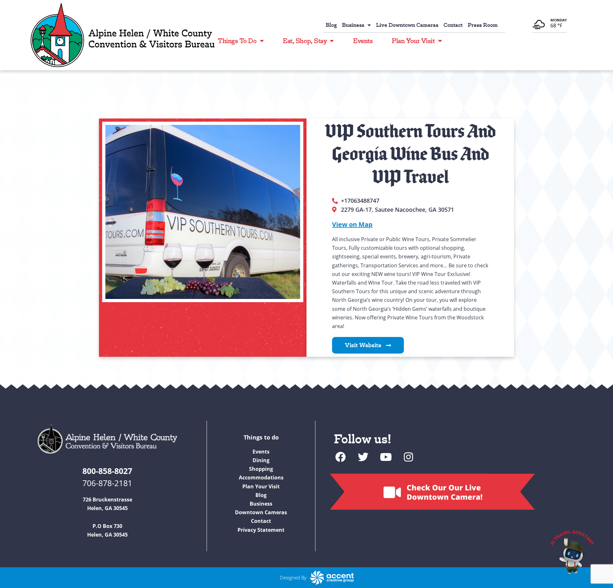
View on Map (352, 224)
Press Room (483, 24)
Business (353, 24)
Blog (331, 24)
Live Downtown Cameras (407, 24)
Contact (453, 24)
